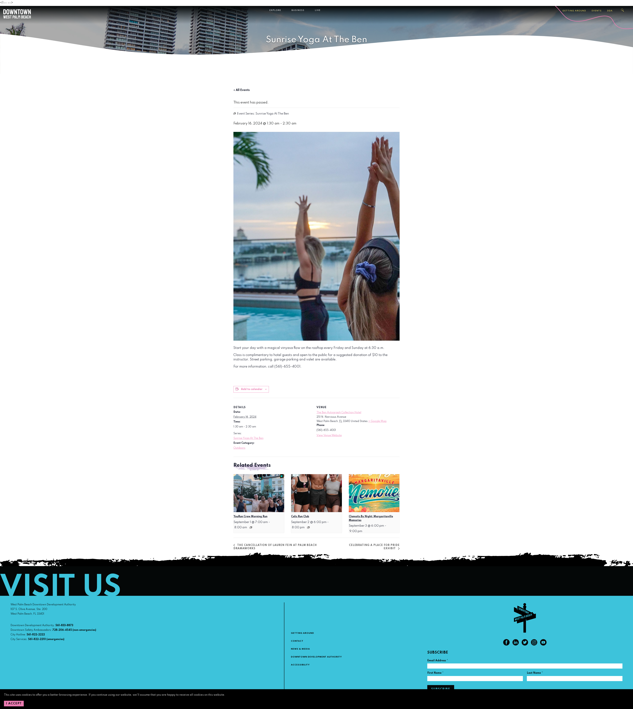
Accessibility (300, 665)
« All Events (241, 90)
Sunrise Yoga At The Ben (248, 438)
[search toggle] (622, 10)
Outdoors (239, 448)
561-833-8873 (64, 625)
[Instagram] (534, 644)
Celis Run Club (300, 516)
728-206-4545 (62, 630)
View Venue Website (329, 435)
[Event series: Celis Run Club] (308, 527)
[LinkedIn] (515, 644)
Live (317, 10)
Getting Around (574, 11)
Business (298, 10)
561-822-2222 (36, 634)
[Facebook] (506, 644)
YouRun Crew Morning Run (250, 516)
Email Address (437, 661)
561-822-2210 (37, 639)
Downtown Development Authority (316, 657)
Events (597, 11)
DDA (610, 11)
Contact (297, 641)
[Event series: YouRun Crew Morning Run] (251, 527)
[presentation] (259, 493)
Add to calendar (251, 389)
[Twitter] (525, 644)
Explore (275, 10)
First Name (435, 673)
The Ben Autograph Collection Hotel (338, 412)
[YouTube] (543, 644)
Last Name (535, 673)
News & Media (300, 649)
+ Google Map (377, 421)
